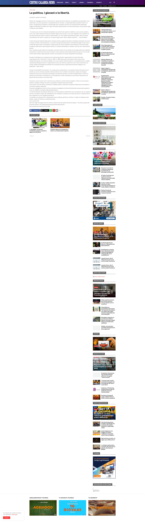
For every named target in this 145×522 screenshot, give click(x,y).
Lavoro (81, 2)
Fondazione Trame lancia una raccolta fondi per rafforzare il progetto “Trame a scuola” (107, 375)
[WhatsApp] (51, 110)
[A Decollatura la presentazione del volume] (96, 309)
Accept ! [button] (7, 517)
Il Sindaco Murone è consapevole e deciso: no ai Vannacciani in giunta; (59, 130)
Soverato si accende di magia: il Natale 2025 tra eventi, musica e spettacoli (108, 397)
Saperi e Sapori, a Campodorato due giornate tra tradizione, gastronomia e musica (108, 70)
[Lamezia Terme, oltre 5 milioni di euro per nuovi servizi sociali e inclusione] (96, 260)
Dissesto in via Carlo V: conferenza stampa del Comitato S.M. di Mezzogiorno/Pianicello (107, 170)
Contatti (99, 2)
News (66, 2)
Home (101, 6)
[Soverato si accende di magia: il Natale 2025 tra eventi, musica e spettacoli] (96, 397)
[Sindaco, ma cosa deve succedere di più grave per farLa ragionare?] (96, 328)
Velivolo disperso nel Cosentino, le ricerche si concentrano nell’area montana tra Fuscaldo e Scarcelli (107, 62)
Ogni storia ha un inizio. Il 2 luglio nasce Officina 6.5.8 (108, 439)
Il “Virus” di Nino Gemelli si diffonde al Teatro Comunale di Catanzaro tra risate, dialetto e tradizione (108, 185)
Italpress (90, 2)
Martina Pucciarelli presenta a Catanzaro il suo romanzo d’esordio (108, 192)
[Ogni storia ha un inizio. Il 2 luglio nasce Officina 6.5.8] (96, 440)
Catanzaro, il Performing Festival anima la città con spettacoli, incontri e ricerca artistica (107, 390)
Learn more (14, 514)
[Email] (57, 110)
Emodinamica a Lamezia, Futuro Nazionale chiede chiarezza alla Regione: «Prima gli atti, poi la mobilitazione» (107, 252)
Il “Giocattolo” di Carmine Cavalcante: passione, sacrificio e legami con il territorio (38, 131)
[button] (110, 2)
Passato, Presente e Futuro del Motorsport (108, 98)
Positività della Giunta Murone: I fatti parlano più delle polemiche (108, 54)
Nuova (32, 135)
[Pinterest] (54, 110)
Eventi (74, 2)
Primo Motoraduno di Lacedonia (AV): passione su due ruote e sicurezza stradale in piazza (107, 47)
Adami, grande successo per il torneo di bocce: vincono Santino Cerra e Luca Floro (107, 302)
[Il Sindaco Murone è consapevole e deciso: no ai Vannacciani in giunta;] (96, 31)
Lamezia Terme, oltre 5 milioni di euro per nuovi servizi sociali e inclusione (108, 260)
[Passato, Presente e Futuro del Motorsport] (96, 99)
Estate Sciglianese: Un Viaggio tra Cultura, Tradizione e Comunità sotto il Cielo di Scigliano (107, 433)
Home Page (60, 2)
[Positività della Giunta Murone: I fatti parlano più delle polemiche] (96, 54)
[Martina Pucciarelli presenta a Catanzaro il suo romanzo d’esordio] (96, 192)
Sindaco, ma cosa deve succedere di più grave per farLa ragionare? (108, 328)
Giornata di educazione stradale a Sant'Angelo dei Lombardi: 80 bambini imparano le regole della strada (108, 425)
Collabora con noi (112, 6)
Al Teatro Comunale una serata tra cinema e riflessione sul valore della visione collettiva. (108, 177)
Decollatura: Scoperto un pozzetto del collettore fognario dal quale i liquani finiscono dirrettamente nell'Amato (108, 320)
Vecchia (88, 135)
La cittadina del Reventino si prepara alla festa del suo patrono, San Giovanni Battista (108, 447)
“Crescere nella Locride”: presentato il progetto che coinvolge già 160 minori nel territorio (108, 382)
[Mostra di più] (60, 110)
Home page (32, 9)
